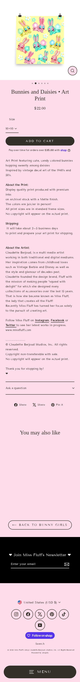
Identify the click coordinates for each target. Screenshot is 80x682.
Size (12, 119)
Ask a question (16, 388)
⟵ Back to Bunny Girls (40, 525)
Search (40, 643)
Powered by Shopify (40, 653)
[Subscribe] (66, 564)
